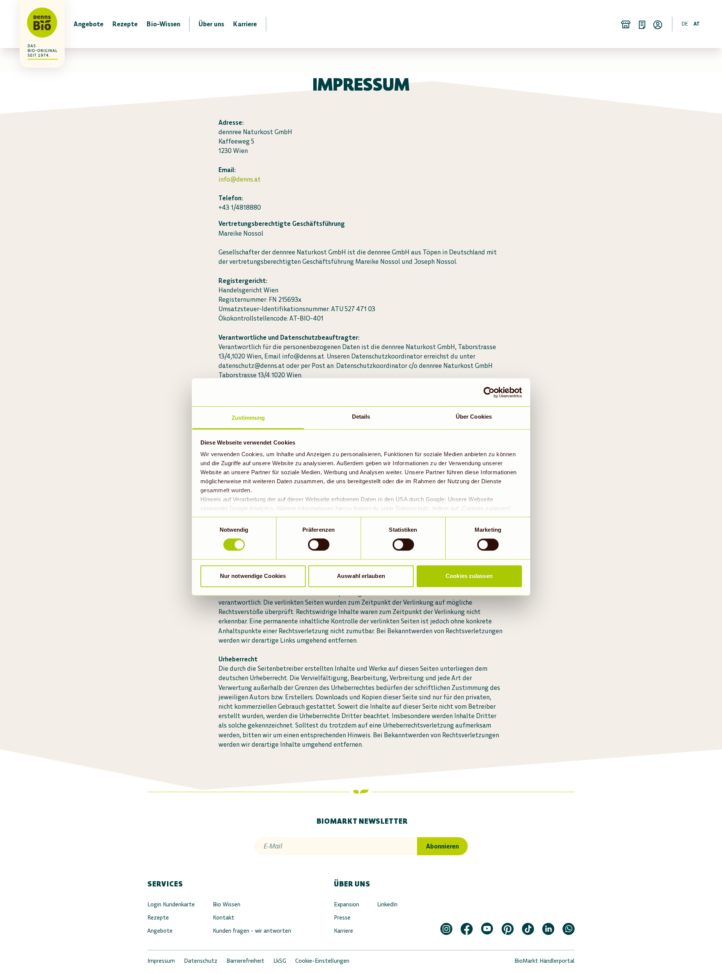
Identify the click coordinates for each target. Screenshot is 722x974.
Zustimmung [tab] (248, 417)
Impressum (161, 960)
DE (685, 24)
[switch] (318, 545)
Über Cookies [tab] (474, 416)
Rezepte (158, 917)
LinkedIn (387, 904)
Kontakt (223, 917)
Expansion (346, 904)
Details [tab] (361, 416)
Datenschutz (200, 960)
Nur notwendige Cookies (253, 576)
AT (696, 24)
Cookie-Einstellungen (322, 960)
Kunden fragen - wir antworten (252, 930)
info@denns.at (239, 179)
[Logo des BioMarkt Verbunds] (38, 24)
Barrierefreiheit (245, 960)
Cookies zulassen (469, 576)
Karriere (343, 930)
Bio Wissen (226, 904)
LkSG (279, 960)
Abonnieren (442, 846)
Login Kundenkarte (171, 904)
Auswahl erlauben (361, 576)
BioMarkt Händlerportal (544, 960)
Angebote (160, 930)
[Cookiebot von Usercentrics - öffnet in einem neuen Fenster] (489, 392)
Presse (342, 917)
